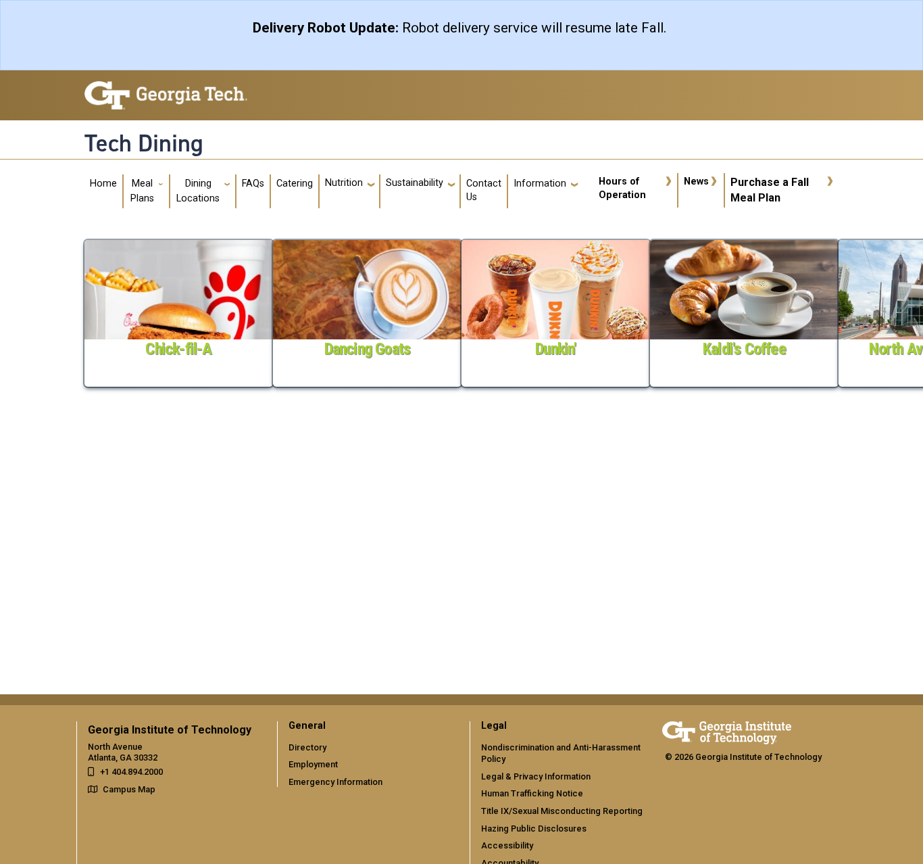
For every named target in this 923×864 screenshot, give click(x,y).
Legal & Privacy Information (536, 776)
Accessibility (507, 845)
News (696, 181)
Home (103, 183)
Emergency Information (335, 782)
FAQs (253, 183)
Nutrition (344, 183)
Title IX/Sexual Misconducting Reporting (562, 811)
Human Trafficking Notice (532, 793)
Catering (294, 183)
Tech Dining (143, 143)
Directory (307, 747)
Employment (313, 764)
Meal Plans (142, 191)
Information (540, 183)
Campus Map (129, 789)
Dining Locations (198, 191)
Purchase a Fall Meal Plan (769, 189)
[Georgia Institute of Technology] (165, 89)
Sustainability (414, 183)
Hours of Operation (622, 188)
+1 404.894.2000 (131, 772)
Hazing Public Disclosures (534, 828)
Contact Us (483, 190)
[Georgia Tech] (726, 730)
